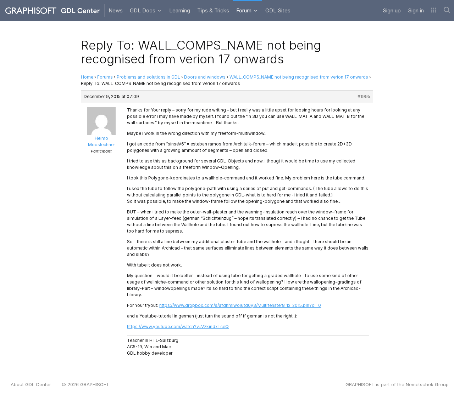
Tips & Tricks (213, 10)
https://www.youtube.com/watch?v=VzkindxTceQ (178, 326)
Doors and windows (205, 77)
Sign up (392, 10)
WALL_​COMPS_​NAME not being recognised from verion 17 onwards (298, 77)
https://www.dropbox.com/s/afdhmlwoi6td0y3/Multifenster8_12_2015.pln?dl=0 (240, 305)
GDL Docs (143, 10)
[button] (433, 10)
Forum (244, 10)
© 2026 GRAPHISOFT (85, 384)
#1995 (364, 96)
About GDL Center (31, 384)
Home (87, 77)
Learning (179, 10)
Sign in (416, 10)
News (116, 10)
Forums (105, 77)
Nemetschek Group (427, 384)
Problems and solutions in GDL (148, 77)
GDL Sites (277, 10)
